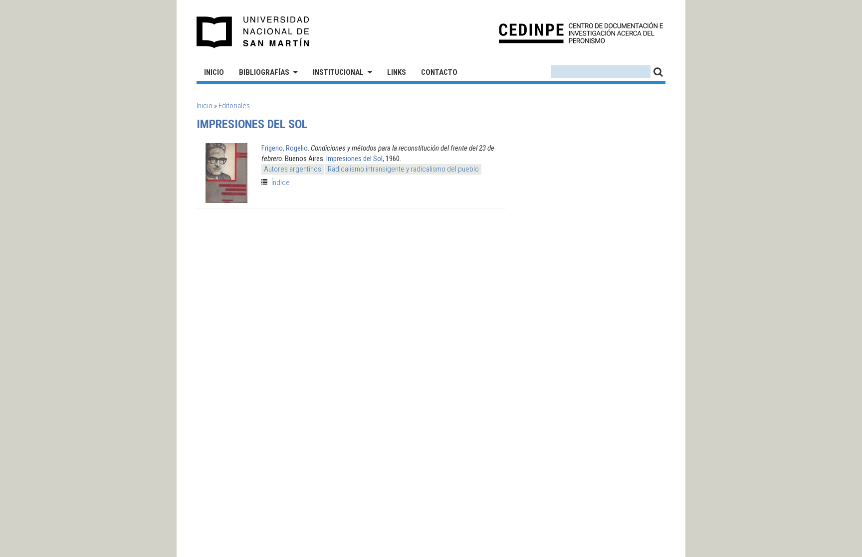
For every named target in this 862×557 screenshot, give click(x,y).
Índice (280, 182)
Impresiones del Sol (354, 158)
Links (396, 72)
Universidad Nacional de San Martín (253, 32)
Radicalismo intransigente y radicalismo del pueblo (403, 169)
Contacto (439, 72)
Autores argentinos (292, 169)
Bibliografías (264, 72)
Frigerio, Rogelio (284, 148)
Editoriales (234, 105)
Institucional (338, 72)
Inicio (214, 72)
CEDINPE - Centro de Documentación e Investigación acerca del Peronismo (581, 32)
